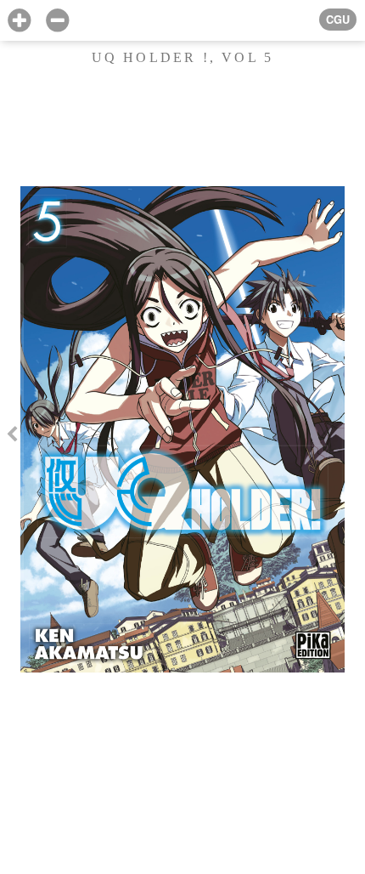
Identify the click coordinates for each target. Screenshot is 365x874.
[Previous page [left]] (12, 436)
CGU (338, 19)
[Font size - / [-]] (57, 21)
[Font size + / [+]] (19, 21)
